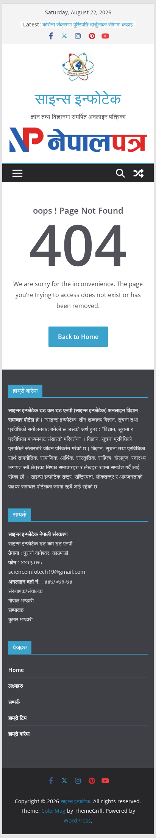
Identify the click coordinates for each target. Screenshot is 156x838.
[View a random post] (138, 173)
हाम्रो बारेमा (19, 733)
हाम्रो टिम (17, 717)
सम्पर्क (14, 702)
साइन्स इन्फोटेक (78, 98)
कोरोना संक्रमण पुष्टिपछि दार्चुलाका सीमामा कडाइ (87, 24)
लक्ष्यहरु (15, 685)
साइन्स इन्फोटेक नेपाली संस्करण (38, 534)
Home (16, 669)
